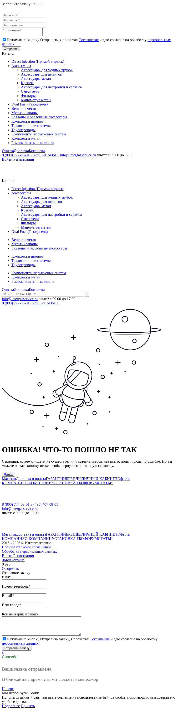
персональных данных (20, 643)
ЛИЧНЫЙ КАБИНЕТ (99, 479)
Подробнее (11, 706)
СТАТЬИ (105, 483)
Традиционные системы (31, 126)
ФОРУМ (91, 483)
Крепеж (27, 83)
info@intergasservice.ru (78, 155)
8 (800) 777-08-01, (16, 155)
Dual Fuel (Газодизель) (29, 104)
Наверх (8, 689)
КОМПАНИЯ (13, 483)
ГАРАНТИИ (56, 479)
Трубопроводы (23, 130)
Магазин (9, 479)
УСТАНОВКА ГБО (68, 483)
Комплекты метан (26, 138)
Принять (28, 706)
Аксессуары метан (36, 79)
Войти (7, 159)
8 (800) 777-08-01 (16, 303)
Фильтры (28, 96)
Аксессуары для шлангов (41, 74)
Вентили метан (23, 108)
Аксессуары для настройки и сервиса (51, 87)
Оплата (8, 151)
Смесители (30, 91)
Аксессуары (21, 66)
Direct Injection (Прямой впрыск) (37, 61)
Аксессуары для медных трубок (47, 70)
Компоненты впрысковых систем (38, 134)
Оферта (123, 479)
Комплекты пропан (27, 121)
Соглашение (89, 40)
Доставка (21, 151)
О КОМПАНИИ (38, 483)
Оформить (10, 568)
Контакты (37, 151)
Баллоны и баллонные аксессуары (39, 117)
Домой (8, 474)
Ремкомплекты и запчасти (32, 143)
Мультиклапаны (24, 113)
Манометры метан (36, 100)
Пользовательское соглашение (26, 547)
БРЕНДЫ (73, 479)
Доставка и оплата (31, 479)
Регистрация (23, 159)
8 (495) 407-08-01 (45, 155)
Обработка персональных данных (29, 551)
